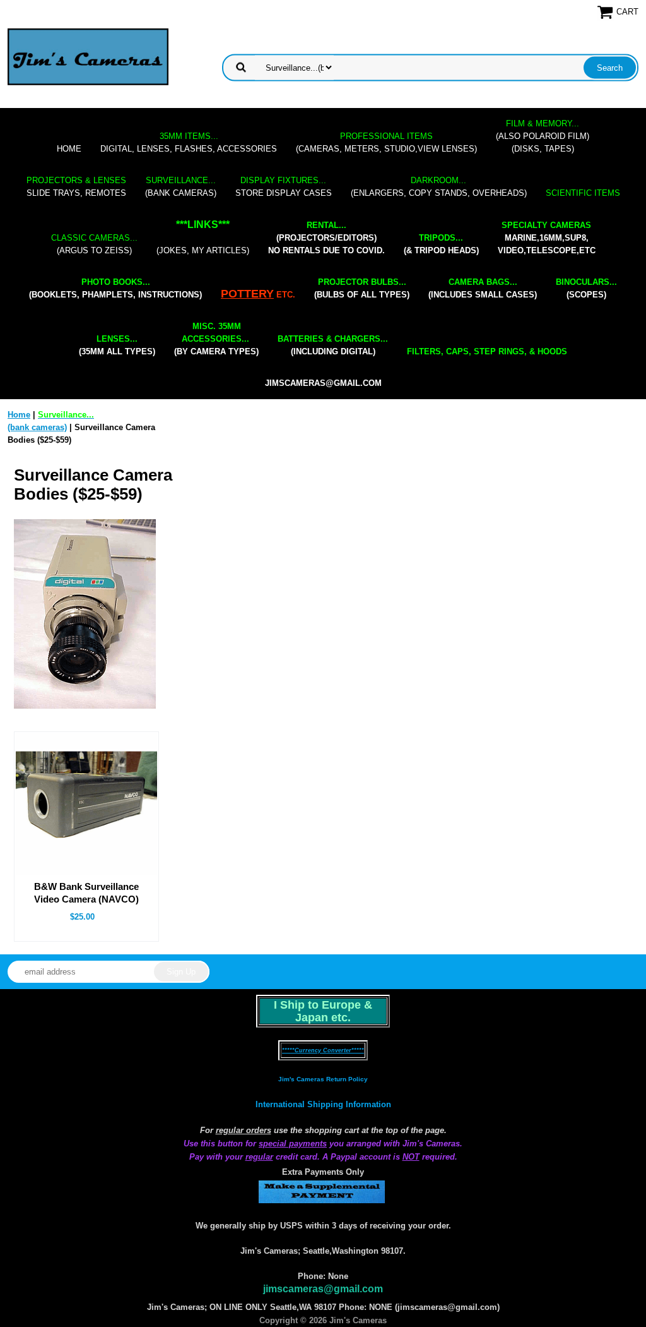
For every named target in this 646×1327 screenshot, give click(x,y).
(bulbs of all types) (361, 288)
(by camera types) (216, 338)
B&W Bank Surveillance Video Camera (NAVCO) (86, 892)
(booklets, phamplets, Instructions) (115, 288)
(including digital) (333, 345)
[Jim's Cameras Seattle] (88, 56)
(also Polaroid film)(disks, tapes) (542, 136)
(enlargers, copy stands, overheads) (439, 187)
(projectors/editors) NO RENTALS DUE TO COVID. (326, 237)
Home (69, 148)
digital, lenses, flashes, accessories (188, 142)
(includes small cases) (482, 288)
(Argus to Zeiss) (94, 244)
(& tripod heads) (441, 244)
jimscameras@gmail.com (323, 383)
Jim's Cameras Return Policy (323, 1079)
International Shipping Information (323, 1104)
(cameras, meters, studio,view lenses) (386, 142)
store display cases (283, 187)
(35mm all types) (117, 345)
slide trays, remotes (76, 187)
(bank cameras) (180, 187)
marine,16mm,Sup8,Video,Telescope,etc (547, 237)
